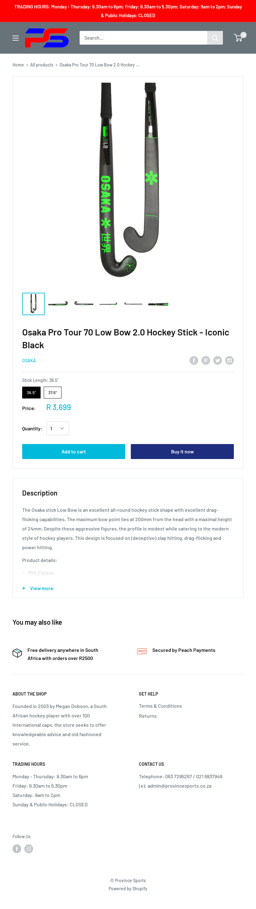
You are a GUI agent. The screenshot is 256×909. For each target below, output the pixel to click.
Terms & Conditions (160, 706)
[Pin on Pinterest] (205, 360)
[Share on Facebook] (194, 360)
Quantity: (32, 428)
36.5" (31, 391)
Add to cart (74, 451)
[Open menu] (15, 38)
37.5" (52, 391)
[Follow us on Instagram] (28, 848)
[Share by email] (229, 360)
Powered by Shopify (128, 888)
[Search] (215, 38)
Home (18, 64)
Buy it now (182, 451)
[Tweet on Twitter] (217, 360)
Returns (148, 716)
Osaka (29, 360)
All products (41, 64)
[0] (238, 38)
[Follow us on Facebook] (16, 848)
